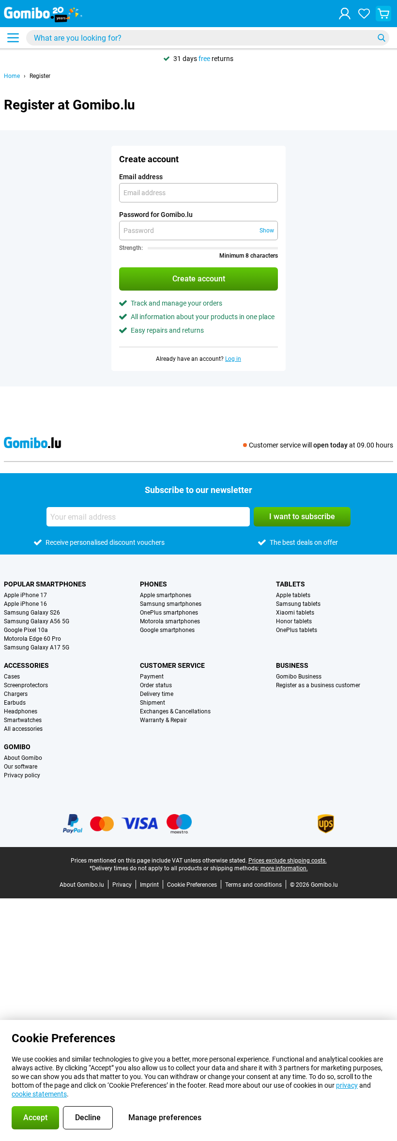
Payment (152, 676)
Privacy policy (22, 775)
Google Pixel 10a (26, 630)
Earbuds (15, 702)
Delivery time (156, 694)
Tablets (290, 584)
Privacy (122, 884)
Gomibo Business (298, 676)
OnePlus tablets (296, 630)
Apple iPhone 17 (25, 595)
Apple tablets (293, 595)
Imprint (149, 884)
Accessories (26, 665)
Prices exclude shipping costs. (287, 860)
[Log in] (344, 13)
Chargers (16, 694)
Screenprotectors (26, 685)
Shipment (152, 702)
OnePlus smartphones (169, 612)
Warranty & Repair (163, 720)
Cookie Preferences (192, 884)
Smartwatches (23, 720)
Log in (233, 358)
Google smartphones (167, 630)
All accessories (23, 728)
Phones (153, 584)
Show (267, 230)
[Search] (381, 38)
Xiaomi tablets (295, 612)
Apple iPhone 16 (25, 604)
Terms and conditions (253, 884)
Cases (12, 676)
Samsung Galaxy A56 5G (36, 621)
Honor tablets (294, 621)
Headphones (20, 711)
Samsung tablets (298, 604)
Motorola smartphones (170, 621)
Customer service (172, 665)
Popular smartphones (45, 584)
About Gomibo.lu (82, 884)
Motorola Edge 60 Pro (32, 638)
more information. (284, 868)
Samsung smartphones (170, 604)
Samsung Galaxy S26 (32, 612)
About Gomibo (23, 758)
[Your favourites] (364, 13)
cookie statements (39, 1094)
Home (12, 76)
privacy (347, 1085)
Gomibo (17, 747)
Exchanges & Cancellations (175, 711)
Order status (156, 685)
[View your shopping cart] (383, 13)
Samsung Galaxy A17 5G (36, 647)
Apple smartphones (165, 595)
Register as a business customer (318, 685)
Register (40, 76)
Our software (20, 766)
